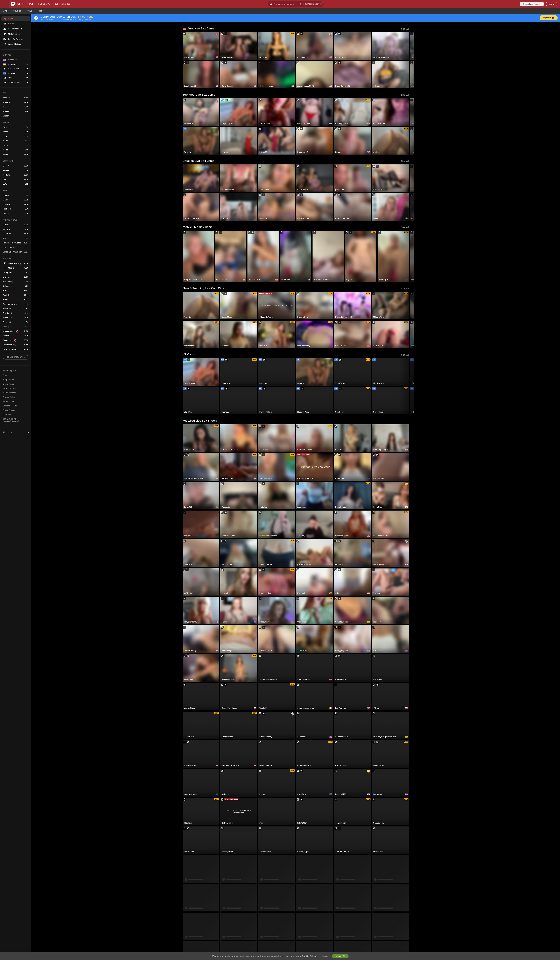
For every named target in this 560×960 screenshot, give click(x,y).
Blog (5, 375)
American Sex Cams (200, 28)
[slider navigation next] (406, 60)
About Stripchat (9, 371)
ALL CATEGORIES (17, 357)
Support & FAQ (9, 380)
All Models (7, 415)
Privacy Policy (9, 397)
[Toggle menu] (4, 4)
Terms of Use (8, 401)
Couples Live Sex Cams (198, 161)
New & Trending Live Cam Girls (203, 288)
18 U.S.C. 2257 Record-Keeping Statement (12, 420)
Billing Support (9, 384)
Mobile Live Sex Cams (197, 227)
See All (405, 28)
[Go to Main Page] (22, 4)
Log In (551, 4)
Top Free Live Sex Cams (199, 94)
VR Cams (189, 354)
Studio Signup (9, 410)
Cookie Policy (309, 956)
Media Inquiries (9, 393)
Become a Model (10, 406)
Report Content (9, 388)
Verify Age (548, 18)
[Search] (301, 4)
